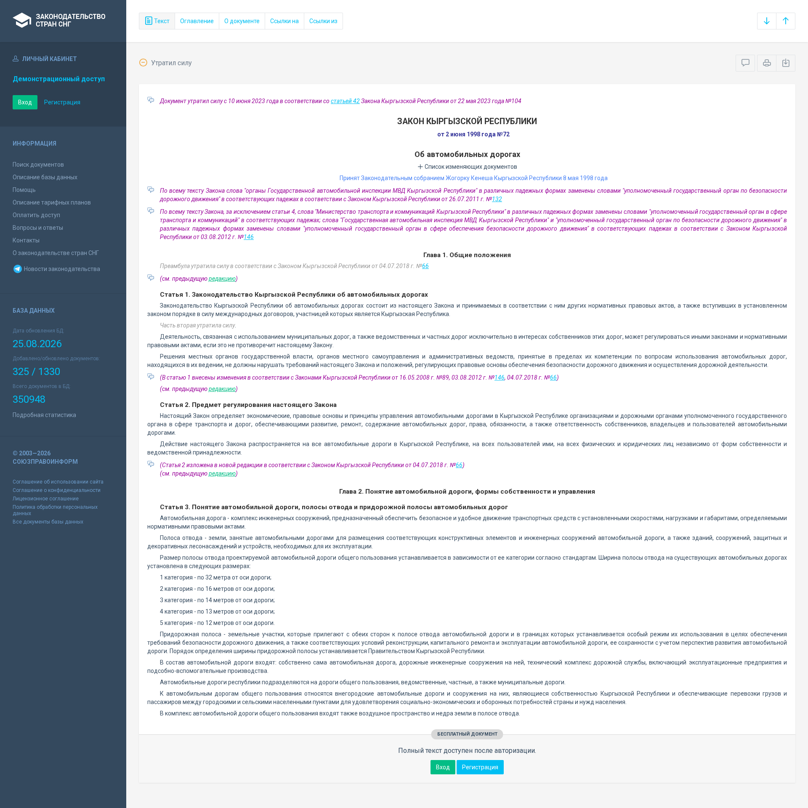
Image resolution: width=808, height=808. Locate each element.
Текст (161, 21)
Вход (25, 102)
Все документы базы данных (48, 522)
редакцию (222, 278)
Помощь (24, 189)
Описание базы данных (45, 177)
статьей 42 (345, 101)
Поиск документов (38, 164)
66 (425, 266)
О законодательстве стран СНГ (56, 253)
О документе (242, 21)
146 (249, 237)
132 (497, 199)
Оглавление (197, 21)
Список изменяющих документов (470, 166)
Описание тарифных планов (52, 202)
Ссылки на (284, 21)
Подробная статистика (44, 415)
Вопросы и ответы (38, 227)
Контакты (26, 240)
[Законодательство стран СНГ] (63, 21)
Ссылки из (323, 21)
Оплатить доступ (36, 215)
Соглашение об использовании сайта (58, 482)
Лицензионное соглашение (46, 499)
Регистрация (62, 102)
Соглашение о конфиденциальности (57, 490)
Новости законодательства (61, 269)
